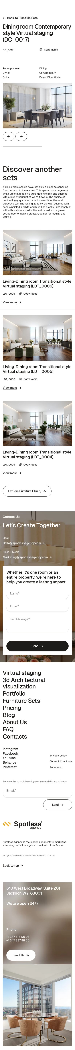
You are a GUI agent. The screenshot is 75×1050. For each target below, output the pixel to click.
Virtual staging (22, 673)
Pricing (12, 708)
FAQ (8, 729)
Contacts (15, 736)
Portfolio (14, 693)
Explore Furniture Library (24, 491)
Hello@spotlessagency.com (22, 543)
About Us (15, 722)
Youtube (9, 758)
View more (10, 302)
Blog (9, 715)
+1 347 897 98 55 (17, 940)
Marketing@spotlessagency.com (25, 557)
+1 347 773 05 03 (17, 937)
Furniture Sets (21, 701)
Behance (9, 762)
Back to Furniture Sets (22, 18)
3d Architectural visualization (24, 683)
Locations (55, 767)
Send (35, 646)
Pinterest (10, 767)
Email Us (19, 955)
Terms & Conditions (61, 761)
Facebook (10, 753)
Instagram (10, 749)
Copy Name (51, 49)
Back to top (11, 865)
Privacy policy (58, 755)
